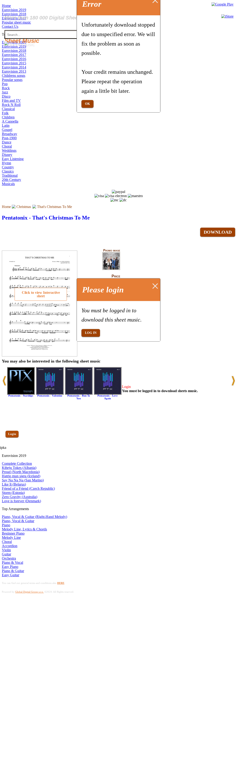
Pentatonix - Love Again (107, 397)
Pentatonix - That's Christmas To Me (46, 218)
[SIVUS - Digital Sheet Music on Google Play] (223, 4)
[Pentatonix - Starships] (21, 393)
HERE (60, 583)
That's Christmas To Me (54, 207)
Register (13, 447)
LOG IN (91, 333)
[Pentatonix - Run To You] (79, 393)
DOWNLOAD (218, 232)
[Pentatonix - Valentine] (50, 393)
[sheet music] (19, 44)
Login (12, 434)
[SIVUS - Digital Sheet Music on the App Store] (227, 16)
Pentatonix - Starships (20, 395)
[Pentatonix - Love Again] (108, 393)
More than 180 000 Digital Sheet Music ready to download (72, 18)
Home (6, 207)
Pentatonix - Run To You (78, 397)
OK (87, 103)
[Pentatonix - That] (111, 269)
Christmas (23, 207)
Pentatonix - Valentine (49, 395)
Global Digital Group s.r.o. (29, 591)
